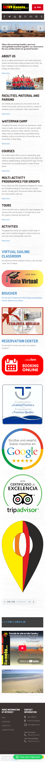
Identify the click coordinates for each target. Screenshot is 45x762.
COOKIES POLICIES (8, 730)
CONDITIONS (6, 722)
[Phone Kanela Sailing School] (22, 622)
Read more (14, 760)
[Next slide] (40, 82)
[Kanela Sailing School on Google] (20, 622)
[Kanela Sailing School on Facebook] (9, 622)
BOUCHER (9, 293)
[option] (22, 29)
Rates (4, 718)
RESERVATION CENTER (20, 341)
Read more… (6, 73)
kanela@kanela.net (34, 725)
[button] (28, 757)
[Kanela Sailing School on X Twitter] (13, 622)
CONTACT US (6, 726)
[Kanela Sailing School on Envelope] (24, 622)
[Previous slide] (5, 82)
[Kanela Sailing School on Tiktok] (15, 622)
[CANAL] (3, 622)
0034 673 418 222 (33, 735)
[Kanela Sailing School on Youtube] (11, 622)
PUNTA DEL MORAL (34, 721)
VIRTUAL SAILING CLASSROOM (16, 253)
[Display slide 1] (5, 86)
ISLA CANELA (32, 717)
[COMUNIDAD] (5, 622)
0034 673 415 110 (33, 741)
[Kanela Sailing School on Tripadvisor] (17, 622)
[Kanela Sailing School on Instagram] (7, 622)
